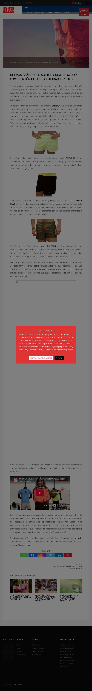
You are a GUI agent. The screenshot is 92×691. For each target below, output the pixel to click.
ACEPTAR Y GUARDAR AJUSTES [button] (41, 358)
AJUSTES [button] (59, 358)
